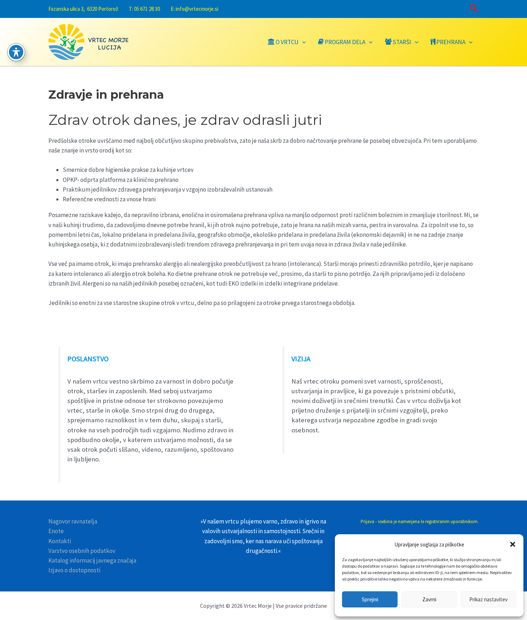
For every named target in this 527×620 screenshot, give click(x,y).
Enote (56, 531)
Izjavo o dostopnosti (74, 570)
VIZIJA (300, 358)
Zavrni (429, 599)
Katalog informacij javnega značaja (92, 560)
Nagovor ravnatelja (72, 521)
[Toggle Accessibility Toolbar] (16, 52)
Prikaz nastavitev (488, 599)
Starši (402, 42)
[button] (512, 544)
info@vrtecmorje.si (197, 8)
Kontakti (59, 541)
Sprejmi (370, 599)
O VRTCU (287, 42)
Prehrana (450, 42)
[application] (302, 42)
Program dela (345, 42)
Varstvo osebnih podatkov (81, 551)
